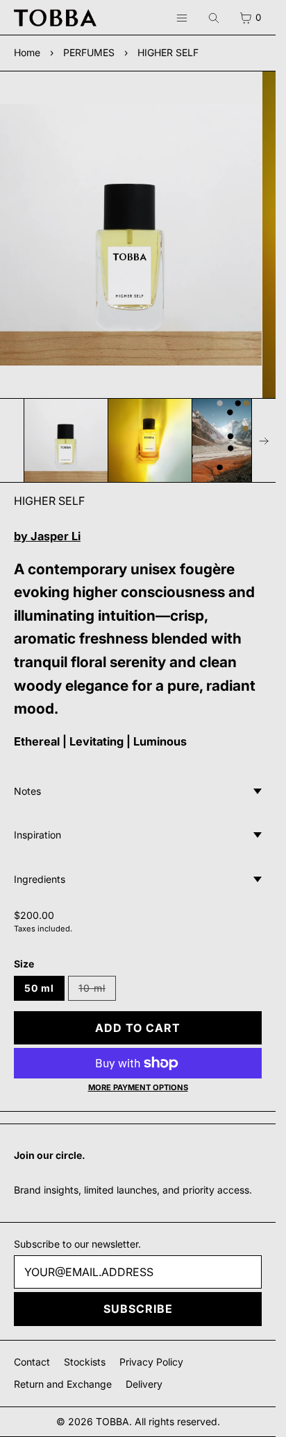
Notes (27, 791)
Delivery (144, 1384)
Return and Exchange (63, 1384)
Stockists (85, 1362)
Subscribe (138, 1309)
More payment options (138, 1087)
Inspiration (37, 835)
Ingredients (39, 879)
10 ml (97, 991)
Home (27, 52)
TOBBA (112, 1421)
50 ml (39, 988)
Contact (32, 1362)
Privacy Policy (151, 1362)
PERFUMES (89, 52)
